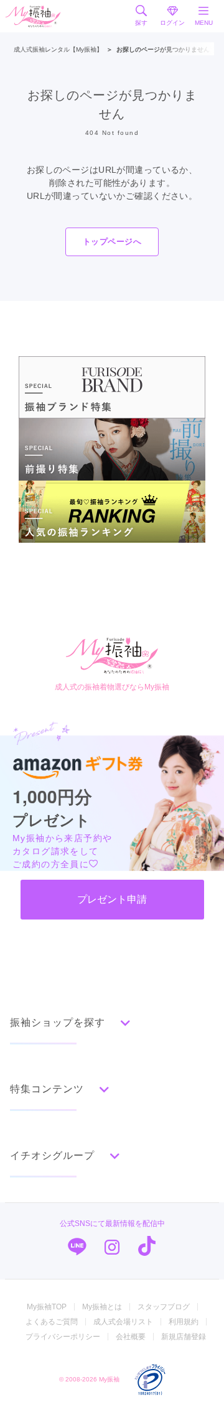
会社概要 (131, 1336)
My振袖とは (102, 1306)
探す (141, 22)
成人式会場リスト (123, 1321)
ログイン (172, 22)
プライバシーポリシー (63, 1336)
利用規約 (183, 1321)
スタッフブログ (164, 1306)
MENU (204, 22)
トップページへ (112, 241)
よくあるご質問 (52, 1321)
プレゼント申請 (112, 899)
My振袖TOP (47, 1306)
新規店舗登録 (183, 1336)
